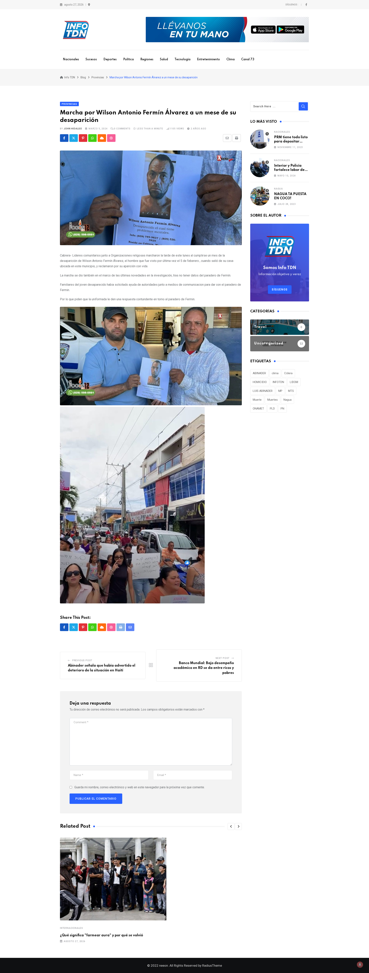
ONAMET (258, 408)
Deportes (110, 59)
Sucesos (91, 59)
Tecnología (182, 59)
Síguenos (280, 289)
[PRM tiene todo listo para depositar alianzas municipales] (259, 139)
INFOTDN (278, 382)
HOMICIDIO (260, 382)
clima (275, 373)
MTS (291, 391)
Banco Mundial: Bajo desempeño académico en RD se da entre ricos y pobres (204, 668)
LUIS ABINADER (263, 391)
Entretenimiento (208, 59)
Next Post (222, 658)
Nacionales (71, 59)
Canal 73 (247, 59)
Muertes (272, 399)
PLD (272, 408)
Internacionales (71, 928)
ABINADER (259, 373)
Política (128, 59)
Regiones (146, 59)
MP (280, 391)
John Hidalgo (73, 128)
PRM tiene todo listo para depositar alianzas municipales (291, 142)
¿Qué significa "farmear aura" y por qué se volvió (101, 935)
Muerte (257, 399)
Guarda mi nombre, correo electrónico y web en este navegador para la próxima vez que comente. (139, 787)
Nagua (278, 188)
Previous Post (82, 660)
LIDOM (294, 382)
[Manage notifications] (360, 964)
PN (282, 408)
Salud (164, 59)
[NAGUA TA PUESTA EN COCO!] (259, 196)
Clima (230, 59)
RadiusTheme (212, 965)
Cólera (288, 373)
